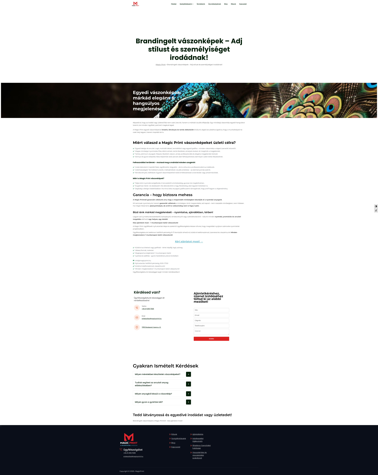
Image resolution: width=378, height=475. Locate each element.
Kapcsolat (243, 4)
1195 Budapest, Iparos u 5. (151, 327)
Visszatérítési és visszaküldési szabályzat (199, 455)
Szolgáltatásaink (186, 4)
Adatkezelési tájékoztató (197, 440)
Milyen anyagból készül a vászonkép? (153, 393)
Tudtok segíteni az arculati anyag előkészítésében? (151, 384)
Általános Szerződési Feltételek (201, 446)
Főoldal (173, 4)
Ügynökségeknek (214, 4)
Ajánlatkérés (197, 434)
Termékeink (201, 4)
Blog (226, 4)
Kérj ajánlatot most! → (189, 241)
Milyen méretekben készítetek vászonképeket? (157, 374)
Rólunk (233, 4)
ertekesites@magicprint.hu (152, 319)
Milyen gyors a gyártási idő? (149, 402)
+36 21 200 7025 (148, 309)
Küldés (211, 339)
